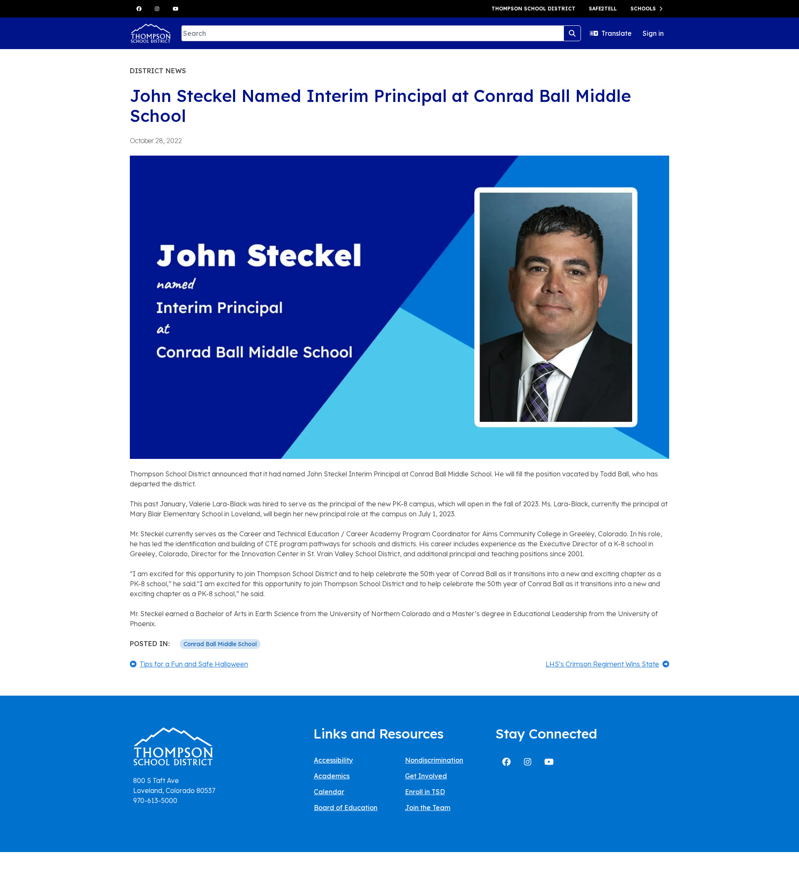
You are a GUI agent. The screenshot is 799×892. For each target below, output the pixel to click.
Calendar (329, 792)
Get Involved (426, 776)
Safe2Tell (603, 8)
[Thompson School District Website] (173, 749)
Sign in (653, 33)
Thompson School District (533, 8)
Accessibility (333, 760)
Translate (616, 33)
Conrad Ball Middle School (220, 644)
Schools (643, 8)
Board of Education (345, 807)
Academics (332, 776)
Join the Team (427, 807)
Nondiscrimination (434, 760)
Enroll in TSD (425, 792)
